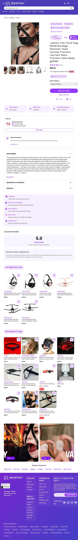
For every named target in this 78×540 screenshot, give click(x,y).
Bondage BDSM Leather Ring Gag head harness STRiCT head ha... (12, 295)
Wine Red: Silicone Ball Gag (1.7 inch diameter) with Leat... (12, 413)
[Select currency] (73, 3)
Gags (18, 11)
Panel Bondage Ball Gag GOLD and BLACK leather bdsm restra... (29, 321)
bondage (24, 469)
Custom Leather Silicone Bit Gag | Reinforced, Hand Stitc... (12, 359)
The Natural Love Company (28, 355)
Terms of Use (44, 500)
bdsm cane (67, 469)
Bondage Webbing (8, 381)
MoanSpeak (60, 355)
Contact (30, 507)
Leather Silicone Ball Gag (46, 383)
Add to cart (64, 91)
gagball (40, 469)
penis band (45, 526)
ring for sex (64, 526)
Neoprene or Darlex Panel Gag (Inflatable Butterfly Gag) (12, 385)
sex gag (16, 469)
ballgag (33, 469)
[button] (43, 43)
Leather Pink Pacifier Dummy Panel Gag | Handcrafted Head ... (45, 295)
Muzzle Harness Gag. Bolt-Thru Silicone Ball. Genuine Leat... (29, 413)
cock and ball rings (49, 529)
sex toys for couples (21, 532)
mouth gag (57, 469)
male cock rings (25, 529)
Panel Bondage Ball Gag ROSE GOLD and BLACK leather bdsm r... (11, 321)
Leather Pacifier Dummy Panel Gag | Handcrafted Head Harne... (29, 295)
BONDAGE (12, 11)
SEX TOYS (5, 11)
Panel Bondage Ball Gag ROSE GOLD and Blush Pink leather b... (65, 295)
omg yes (67, 532)
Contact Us (58, 502)
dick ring (15, 529)
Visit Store (39, 130)
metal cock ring (34, 526)
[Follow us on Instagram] (68, 502)
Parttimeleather (43, 409)
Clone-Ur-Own (26, 11)
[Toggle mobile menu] (3, 3)
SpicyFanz (42, 503)
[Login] (65, 3)
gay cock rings (37, 529)
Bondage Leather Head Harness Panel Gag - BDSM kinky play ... (47, 413)
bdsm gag (7, 469)
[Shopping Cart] (68, 3)
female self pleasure (56, 532)
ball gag (48, 469)
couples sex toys (35, 532)
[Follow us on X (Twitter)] (71, 502)
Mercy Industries (57, 37)
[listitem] (21, 443)
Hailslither (60, 381)
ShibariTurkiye (43, 355)
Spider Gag (60, 383)
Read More (10, 177)
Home (5, 17)
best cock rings (62, 529)
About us (42, 484)
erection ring (54, 526)
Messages (30, 484)
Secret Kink (24, 381)
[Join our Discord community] (64, 502)
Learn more (13, 144)
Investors (42, 487)
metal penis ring (22, 526)
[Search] (71, 8)
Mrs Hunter (42, 381)
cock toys (7, 529)
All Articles (43, 492)
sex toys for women (9, 526)
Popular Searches (9, 524)
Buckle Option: (55, 81)
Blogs (41, 489)
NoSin (5, 355)
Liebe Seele (7, 409)
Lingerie (41, 11)
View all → (7, 535)
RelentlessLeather (26, 409)
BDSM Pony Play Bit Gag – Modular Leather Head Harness (47, 359)
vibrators (45, 532)
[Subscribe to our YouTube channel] (75, 502)
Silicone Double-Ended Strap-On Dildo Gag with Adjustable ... (29, 385)
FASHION (34, 11)
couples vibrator (8, 532)
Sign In (29, 482)
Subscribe (70, 495)
